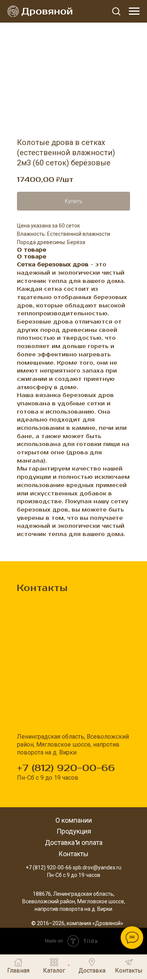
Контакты (73, 854)
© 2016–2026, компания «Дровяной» (77, 923)
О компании (73, 820)
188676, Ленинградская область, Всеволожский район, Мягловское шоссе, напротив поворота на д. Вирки (73, 901)
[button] (116, 10)
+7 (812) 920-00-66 (66, 768)
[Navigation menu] (134, 11)
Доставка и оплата (74, 842)
